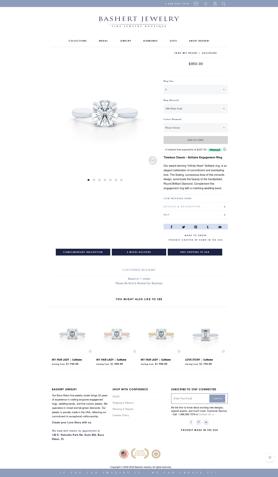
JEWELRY (125, 40)
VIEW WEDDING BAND (178, 198)
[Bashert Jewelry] (139, 22)
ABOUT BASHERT (199, 40)
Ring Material (171, 100)
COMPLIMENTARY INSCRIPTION (83, 252)
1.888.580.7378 (177, 3)
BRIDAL (103, 40)
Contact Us (206, 414)
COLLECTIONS (78, 40)
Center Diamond (172, 119)
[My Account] (206, 4)
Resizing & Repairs (123, 409)
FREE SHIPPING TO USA (195, 252)
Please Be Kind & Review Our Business (139, 283)
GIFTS (173, 40)
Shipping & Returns (123, 402)
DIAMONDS (150, 40)
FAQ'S (116, 396)
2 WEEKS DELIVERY (139, 252)
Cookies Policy (121, 415)
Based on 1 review (139, 278)
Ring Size (169, 81)
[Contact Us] (196, 4)
